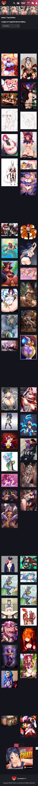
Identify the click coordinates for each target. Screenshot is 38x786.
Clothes (12, 17)
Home (3, 17)
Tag (8, 17)
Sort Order (6, 26)
